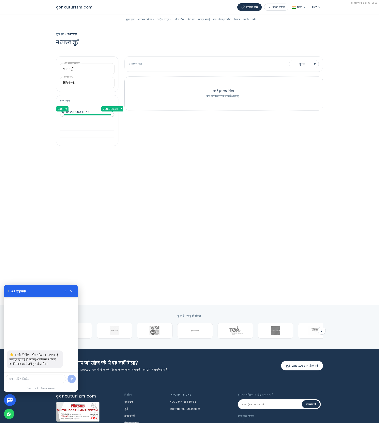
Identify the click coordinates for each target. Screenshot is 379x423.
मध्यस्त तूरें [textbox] (68, 69)
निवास (237, 19)
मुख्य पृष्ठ (130, 19)
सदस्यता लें (311, 404)
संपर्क (246, 19)
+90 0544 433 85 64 (183, 401)
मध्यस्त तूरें (72, 34)
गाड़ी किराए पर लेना (222, 19)
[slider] (62, 114)
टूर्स (126, 409)
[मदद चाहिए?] (10, 400)
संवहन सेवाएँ (204, 19)
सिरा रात (191, 19)
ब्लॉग (254, 19)
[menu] (64, 291)
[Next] (322, 331)
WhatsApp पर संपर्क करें (305, 365)
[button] (146, 19)
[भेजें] (72, 379)
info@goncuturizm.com (185, 409)
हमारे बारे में (129, 416)
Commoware (47, 387)
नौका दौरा (179, 19)
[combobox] (87, 69)
